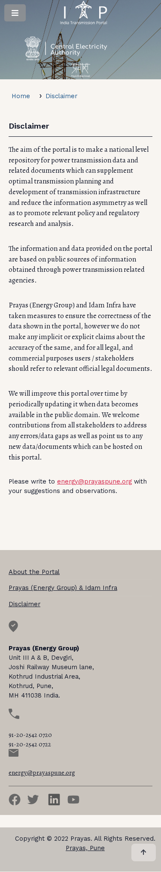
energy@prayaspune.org (94, 481)
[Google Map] (13, 630)
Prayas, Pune (85, 848)
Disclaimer (61, 96)
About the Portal (34, 572)
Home (21, 96)
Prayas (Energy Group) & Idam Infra (63, 588)
